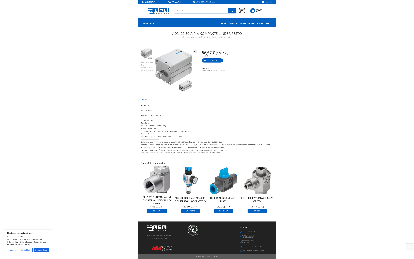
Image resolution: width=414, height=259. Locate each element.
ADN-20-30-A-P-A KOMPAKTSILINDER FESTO (218, 37)
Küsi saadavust (212, 60)
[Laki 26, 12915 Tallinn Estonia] (194, 2)
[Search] (232, 10)
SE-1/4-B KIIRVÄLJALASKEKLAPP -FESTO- (257, 199)
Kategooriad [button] (148, 23)
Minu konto (268, 2)
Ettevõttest (241, 23)
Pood (231, 23)
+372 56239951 (176, 1)
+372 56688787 (176, 2)
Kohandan (12, 250)
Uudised (251, 23)
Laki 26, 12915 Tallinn (249, 232)
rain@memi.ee (149, 2)
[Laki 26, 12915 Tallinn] (241, 232)
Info (268, 23)
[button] (195, 51)
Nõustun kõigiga (41, 250)
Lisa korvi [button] (156, 211)
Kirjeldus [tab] (145, 99)
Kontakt (260, 23)
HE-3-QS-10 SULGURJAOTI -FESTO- (223, 199)
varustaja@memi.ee (151, 1)
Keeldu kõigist (26, 250)
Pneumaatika (215, 71)
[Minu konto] (263, 2)
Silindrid (222, 71)
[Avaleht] (183, 37)
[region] (28, 242)
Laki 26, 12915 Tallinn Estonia (205, 2)
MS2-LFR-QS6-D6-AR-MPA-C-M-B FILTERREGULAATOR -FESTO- (190, 199)
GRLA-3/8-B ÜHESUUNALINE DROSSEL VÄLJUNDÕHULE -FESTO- (157, 200)
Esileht (224, 23)
